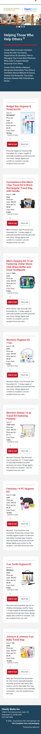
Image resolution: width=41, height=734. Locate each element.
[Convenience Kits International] (13, 9)
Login (14, 2)
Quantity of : (12, 135)
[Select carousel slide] (17, 27)
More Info (24, 144)
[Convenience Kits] (30, 10)
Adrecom (35, 727)
